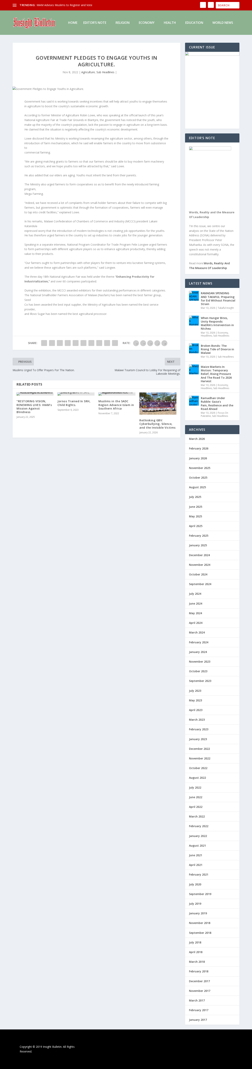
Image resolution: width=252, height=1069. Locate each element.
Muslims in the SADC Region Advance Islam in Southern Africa (116, 404)
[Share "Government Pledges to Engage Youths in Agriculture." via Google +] (60, 343)
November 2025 (199, 468)
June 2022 (195, 797)
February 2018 (198, 971)
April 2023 (195, 710)
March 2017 (197, 1000)
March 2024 (197, 632)
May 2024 (195, 613)
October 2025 (198, 477)
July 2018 (195, 942)
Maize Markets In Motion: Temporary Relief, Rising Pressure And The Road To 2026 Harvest (216, 374)
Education (194, 23)
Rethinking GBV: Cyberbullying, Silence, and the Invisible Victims (157, 423)
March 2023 (197, 719)
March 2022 (197, 816)
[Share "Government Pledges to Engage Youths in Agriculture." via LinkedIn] (83, 343)
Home (72, 23)
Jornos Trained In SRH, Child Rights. (73, 403)
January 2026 (198, 458)
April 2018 (195, 952)
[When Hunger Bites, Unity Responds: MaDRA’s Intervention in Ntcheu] (194, 321)
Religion (123, 23)
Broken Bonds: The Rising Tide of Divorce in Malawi (217, 349)
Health (170, 23)
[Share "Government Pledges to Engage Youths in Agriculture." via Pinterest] (76, 343)
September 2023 (200, 681)
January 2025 (198, 545)
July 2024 (195, 594)
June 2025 (195, 507)
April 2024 (195, 623)
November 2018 (199, 923)
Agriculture (88, 72)
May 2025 (195, 516)
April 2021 (195, 865)
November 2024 (199, 565)
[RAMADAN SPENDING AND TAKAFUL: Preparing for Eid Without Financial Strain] (194, 296)
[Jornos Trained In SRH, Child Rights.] (75, 394)
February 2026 (198, 448)
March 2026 (197, 439)
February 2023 (198, 729)
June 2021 (195, 855)
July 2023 (195, 691)
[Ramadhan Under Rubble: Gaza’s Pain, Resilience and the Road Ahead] (194, 401)
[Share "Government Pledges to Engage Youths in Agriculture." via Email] (107, 343)
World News (222, 23)
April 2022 (195, 807)
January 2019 (198, 913)
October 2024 (198, 574)
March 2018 (197, 962)
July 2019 (195, 903)
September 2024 (200, 584)
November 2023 (199, 661)
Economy (147, 23)
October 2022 (198, 768)
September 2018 (200, 933)
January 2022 (198, 836)
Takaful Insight (226, 308)
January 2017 (198, 1020)
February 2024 (198, 642)
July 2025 (195, 497)
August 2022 (197, 778)
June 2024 (195, 603)
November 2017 (199, 991)
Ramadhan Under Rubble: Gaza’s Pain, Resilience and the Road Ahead (217, 403)
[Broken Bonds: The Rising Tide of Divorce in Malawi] (194, 348)
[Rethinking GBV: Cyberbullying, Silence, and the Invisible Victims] (157, 403)
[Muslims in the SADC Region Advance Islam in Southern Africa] (116, 394)
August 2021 (197, 845)
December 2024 (199, 555)
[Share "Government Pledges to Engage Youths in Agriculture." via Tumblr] (68, 343)
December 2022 (199, 749)
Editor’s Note (94, 23)
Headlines (206, 335)
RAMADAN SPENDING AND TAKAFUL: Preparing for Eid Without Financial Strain (218, 298)
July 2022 (195, 787)
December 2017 (199, 981)
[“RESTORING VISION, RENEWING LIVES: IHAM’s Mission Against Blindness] (35, 394)
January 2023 (198, 739)
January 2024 (198, 652)
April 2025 (195, 526)
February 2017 (198, 1010)
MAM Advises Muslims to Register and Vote (64, 5)
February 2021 (198, 874)
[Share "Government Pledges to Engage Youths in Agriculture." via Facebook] (44, 343)
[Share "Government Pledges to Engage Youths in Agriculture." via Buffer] (91, 343)
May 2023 (195, 700)
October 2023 (198, 671)
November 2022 (199, 758)
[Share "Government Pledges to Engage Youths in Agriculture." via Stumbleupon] (99, 343)
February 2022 (198, 826)
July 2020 (195, 884)
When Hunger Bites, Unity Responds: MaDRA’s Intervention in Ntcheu (217, 323)
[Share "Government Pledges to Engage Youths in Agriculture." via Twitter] (52, 343)
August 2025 (197, 487)
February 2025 (198, 535)
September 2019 (200, 894)
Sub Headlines (105, 72)
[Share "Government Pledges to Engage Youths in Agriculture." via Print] (115, 343)
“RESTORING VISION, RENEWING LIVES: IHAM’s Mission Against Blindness (34, 406)
